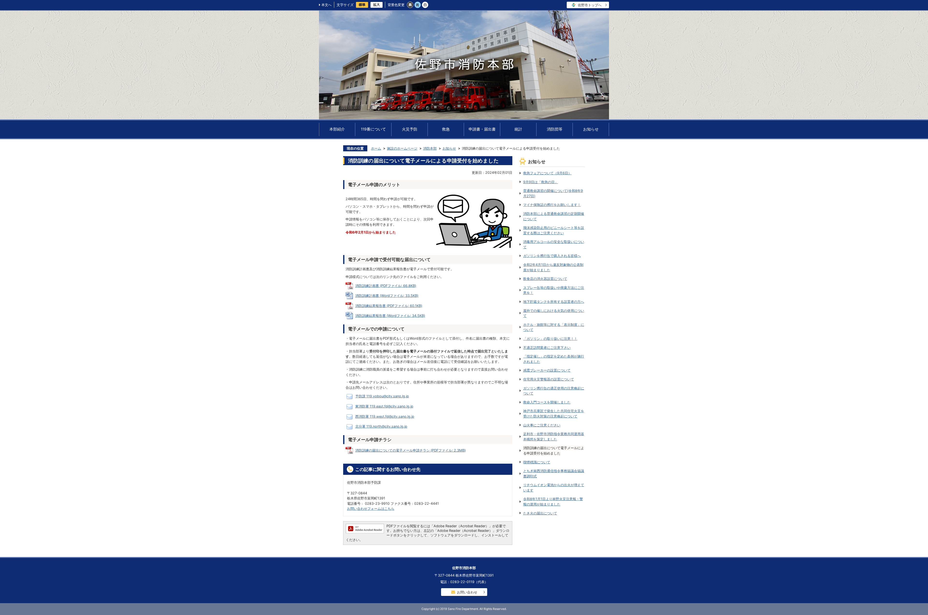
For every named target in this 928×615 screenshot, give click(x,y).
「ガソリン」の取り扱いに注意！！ (550, 339)
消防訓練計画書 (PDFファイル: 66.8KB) (385, 286)
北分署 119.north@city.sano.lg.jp (381, 426)
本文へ (326, 5)
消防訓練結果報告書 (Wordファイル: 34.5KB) (390, 316)
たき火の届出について (540, 513)
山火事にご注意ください (541, 425)
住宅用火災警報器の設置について (548, 379)
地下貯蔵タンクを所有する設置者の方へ (553, 302)
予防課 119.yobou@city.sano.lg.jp (382, 396)
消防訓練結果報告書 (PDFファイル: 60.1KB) (388, 306)
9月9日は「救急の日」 (540, 182)
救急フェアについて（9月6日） (547, 173)
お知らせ (591, 129)
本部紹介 (337, 129)
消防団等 (554, 129)
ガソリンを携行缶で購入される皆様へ (552, 256)
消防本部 (430, 148)
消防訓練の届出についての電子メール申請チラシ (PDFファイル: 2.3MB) (410, 450)
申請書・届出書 (482, 129)
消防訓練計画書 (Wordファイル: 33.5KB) (386, 295)
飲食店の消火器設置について (545, 279)
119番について (373, 129)
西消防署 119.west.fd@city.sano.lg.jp (384, 416)
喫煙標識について (536, 462)
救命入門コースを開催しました (547, 402)
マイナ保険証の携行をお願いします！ (552, 205)
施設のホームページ (402, 148)
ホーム (376, 148)
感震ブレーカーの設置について (547, 370)
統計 (518, 129)
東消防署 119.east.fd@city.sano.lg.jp (384, 406)
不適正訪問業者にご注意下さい (547, 347)
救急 (446, 129)
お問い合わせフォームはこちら (370, 508)
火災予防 (409, 129)
